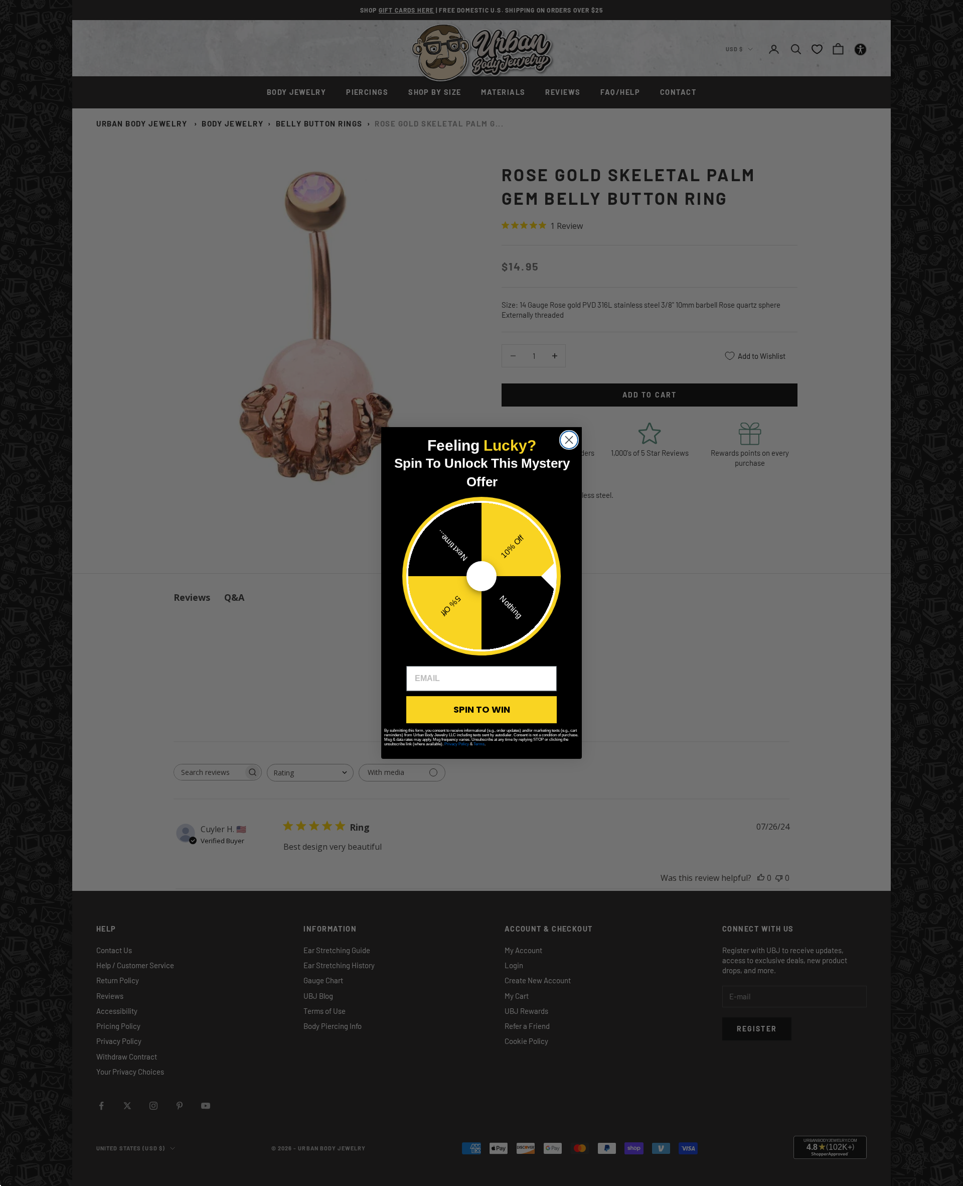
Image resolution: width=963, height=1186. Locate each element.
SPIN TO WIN (481, 709)
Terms (479, 744)
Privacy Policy (456, 744)
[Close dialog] (569, 440)
